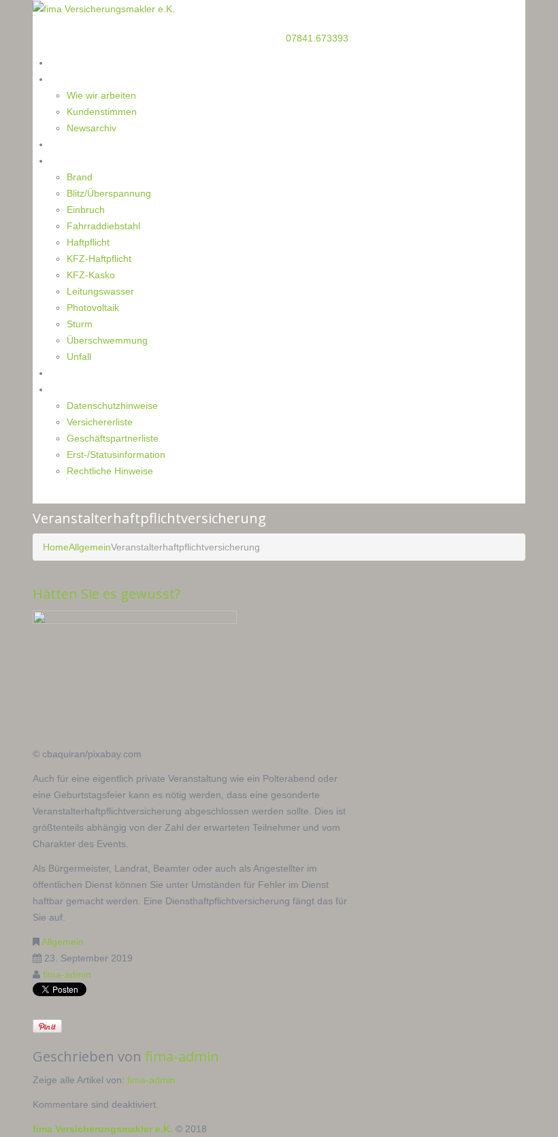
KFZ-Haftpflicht (99, 258)
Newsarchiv (91, 127)
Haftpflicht (88, 242)
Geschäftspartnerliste (113, 438)
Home (63, 62)
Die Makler (73, 78)
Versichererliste (100, 421)
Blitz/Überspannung (109, 193)
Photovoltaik (93, 307)
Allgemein (90, 547)
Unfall (79, 356)
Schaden (68, 160)
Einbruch (86, 209)
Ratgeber (70, 143)
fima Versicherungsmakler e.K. (103, 1128)
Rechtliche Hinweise (110, 470)
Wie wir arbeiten (101, 95)
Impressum (74, 388)
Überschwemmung (107, 340)
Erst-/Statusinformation (116, 454)
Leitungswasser (100, 291)
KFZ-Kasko (91, 274)
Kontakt (67, 372)
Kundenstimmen (102, 111)
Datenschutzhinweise (112, 405)
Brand (80, 176)
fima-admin (67, 974)
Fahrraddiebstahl (103, 225)
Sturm (80, 323)
